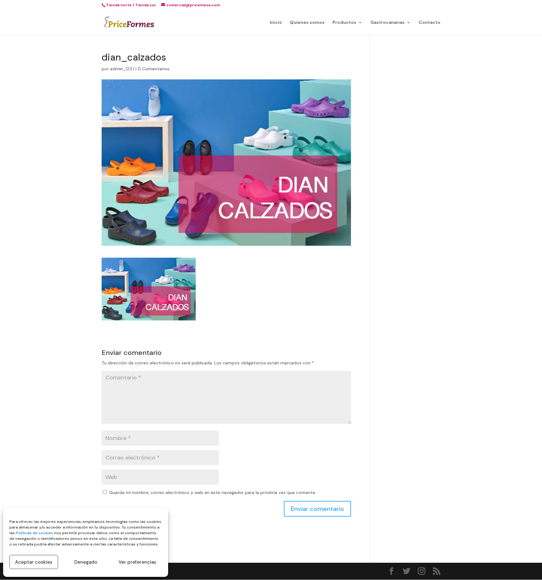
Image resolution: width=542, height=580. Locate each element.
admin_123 (121, 69)
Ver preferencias (137, 562)
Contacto (429, 22)
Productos (344, 22)
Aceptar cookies (33, 562)
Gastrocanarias (387, 22)
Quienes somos (307, 22)
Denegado (85, 562)
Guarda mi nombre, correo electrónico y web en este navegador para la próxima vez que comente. (212, 492)
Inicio (276, 22)
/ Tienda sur (144, 5)
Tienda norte (119, 5)
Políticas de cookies (34, 532)
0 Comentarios (153, 69)
